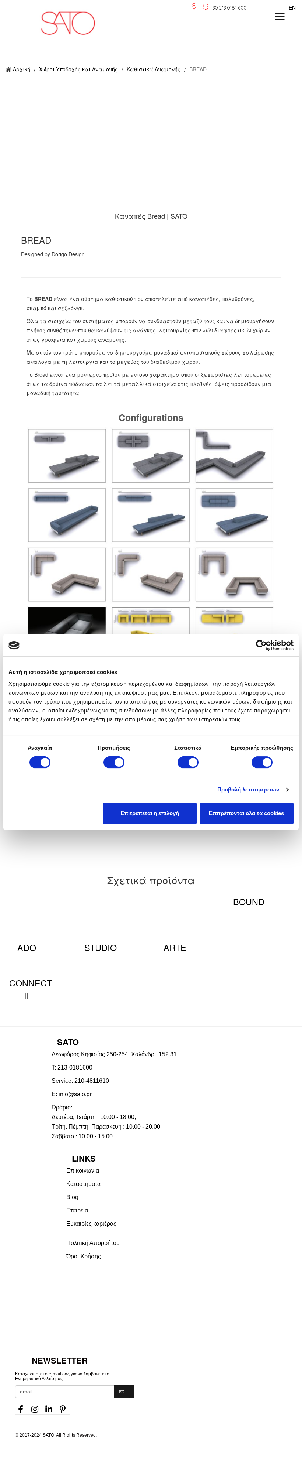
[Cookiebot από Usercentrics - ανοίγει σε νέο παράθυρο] (261, 645)
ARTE (175, 947)
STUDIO (100, 947)
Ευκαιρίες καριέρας (91, 1224)
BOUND (248, 901)
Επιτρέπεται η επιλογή (149, 813)
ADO (26, 947)
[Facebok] (20, 1407)
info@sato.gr (75, 1094)
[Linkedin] (48, 1407)
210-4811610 (91, 1081)
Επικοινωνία (82, 1170)
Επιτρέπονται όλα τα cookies (246, 813)
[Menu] (279, 16)
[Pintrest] (62, 1407)
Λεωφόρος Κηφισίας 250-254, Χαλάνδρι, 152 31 (114, 1054)
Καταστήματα (83, 1184)
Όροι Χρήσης (83, 1256)
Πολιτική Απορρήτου (93, 1243)
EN (292, 7)
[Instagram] (34, 1407)
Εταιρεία (77, 1210)
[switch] (113, 762)
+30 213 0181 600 (228, 7)
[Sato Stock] (184, 1293)
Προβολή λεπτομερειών (248, 789)
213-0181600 (74, 1067)
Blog (72, 1197)
